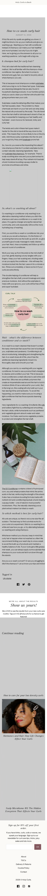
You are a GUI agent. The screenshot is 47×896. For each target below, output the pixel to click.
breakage (26, 140)
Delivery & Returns (23, 864)
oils (43, 405)
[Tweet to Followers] (23, 584)
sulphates (40, 83)
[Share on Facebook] (18, 584)
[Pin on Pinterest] (29, 584)
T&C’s (23, 860)
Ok (37, 847)
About (23, 857)
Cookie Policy (23, 868)
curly (15, 75)
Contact (23, 872)
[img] (18, 886)
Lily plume (7, 578)
